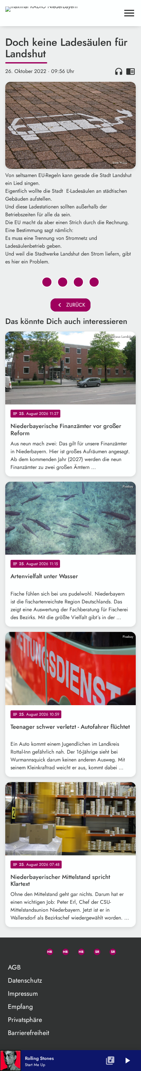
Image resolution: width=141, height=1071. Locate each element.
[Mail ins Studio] (15, 950)
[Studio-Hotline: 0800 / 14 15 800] (31, 950)
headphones (118, 71)
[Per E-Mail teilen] (94, 282)
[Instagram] (78, 950)
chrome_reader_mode (130, 71)
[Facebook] (62, 950)
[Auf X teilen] (62, 282)
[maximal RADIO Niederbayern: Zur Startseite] (62, 13)
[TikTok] (125, 950)
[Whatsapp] (47, 950)
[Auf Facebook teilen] (47, 282)
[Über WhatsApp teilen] (78, 282)
